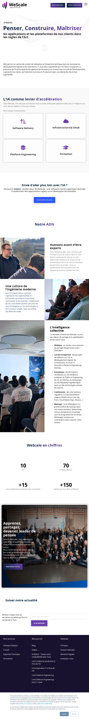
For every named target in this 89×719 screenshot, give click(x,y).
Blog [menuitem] (34, 645)
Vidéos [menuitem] (34, 650)
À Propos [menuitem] (64, 645)
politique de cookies (25, 704)
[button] (85, 4)
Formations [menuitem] (8, 658)
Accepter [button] (64, 714)
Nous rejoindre (57, 5)
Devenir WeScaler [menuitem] (67, 650)
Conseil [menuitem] (6, 650)
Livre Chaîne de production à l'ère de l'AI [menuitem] (44, 662)
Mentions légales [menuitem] (67, 654)
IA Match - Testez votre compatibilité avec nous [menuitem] (41, 655)
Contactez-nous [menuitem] (66, 658)
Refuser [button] (74, 714)
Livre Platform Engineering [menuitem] (43, 675)
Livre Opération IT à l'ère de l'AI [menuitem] (43, 669)
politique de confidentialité (44, 704)
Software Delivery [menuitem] (10, 645)
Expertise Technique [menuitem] (11, 654)
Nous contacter (74, 5)
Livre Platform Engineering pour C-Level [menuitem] (43, 680)
